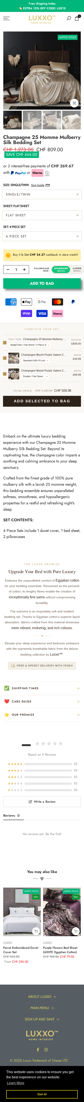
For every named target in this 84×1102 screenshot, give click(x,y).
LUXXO (7, 943)
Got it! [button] (42, 1094)
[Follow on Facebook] (38, 1049)
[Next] (78, 70)
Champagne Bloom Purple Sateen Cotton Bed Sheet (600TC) (44, 370)
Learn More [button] (15, 1083)
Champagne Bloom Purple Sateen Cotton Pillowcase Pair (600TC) (44, 354)
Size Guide (37, 185)
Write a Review (45, 801)
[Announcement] (42, 6)
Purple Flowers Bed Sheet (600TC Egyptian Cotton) (60, 950)
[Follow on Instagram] (46, 1049)
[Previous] (6, 70)
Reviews (11, 815)
